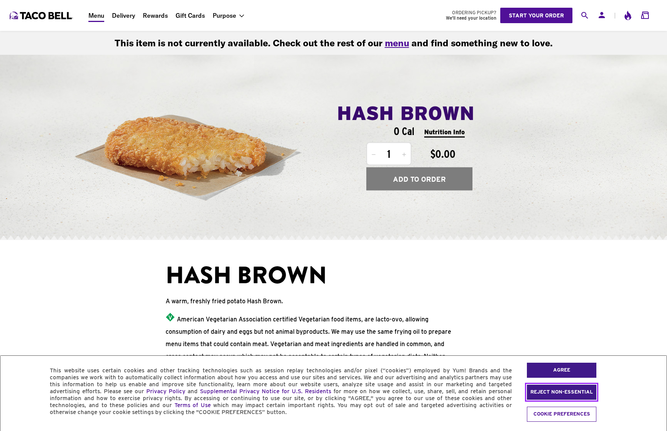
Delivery (123, 15)
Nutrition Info (444, 131)
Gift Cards (190, 15)
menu (397, 43)
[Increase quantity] (404, 154)
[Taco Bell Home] (42, 15)
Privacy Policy (165, 391)
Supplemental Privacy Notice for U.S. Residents (265, 391)
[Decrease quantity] (373, 154)
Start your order (536, 15)
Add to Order (419, 179)
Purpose (224, 15)
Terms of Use (192, 405)
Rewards (155, 15)
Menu (96, 15)
